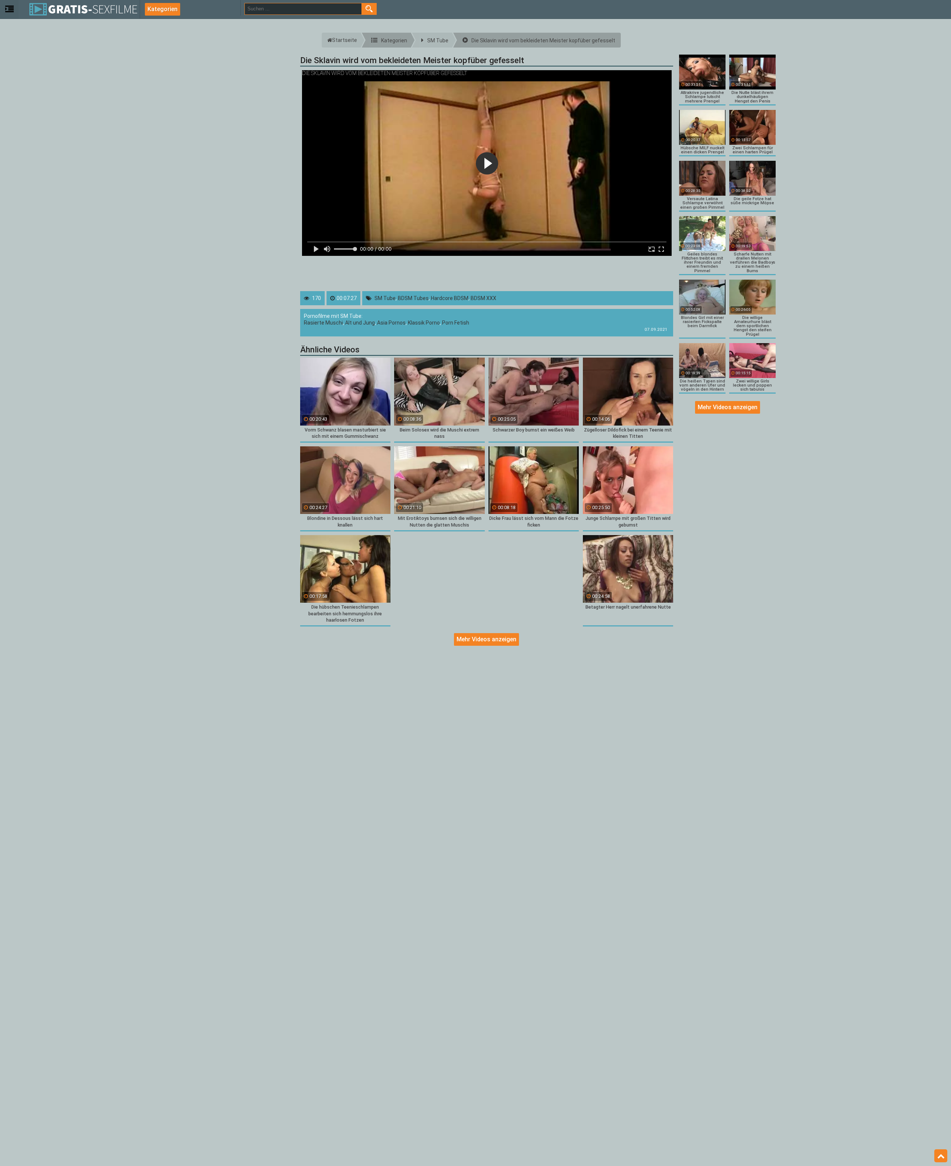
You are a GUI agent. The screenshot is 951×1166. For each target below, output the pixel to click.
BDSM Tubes (413, 298)
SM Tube (385, 298)
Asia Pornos (391, 323)
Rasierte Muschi (323, 323)
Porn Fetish (455, 323)
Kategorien (162, 9)
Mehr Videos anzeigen (486, 639)
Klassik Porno (424, 323)
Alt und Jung (360, 323)
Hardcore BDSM (449, 298)
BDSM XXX (483, 298)
